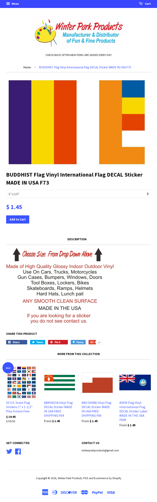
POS (85, 478)
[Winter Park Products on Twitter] (9, 451)
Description (76, 239)
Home (27, 67)
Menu (15, 4)
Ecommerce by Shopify (107, 478)
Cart (147, 4)
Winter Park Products (70, 478)
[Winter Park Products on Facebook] (18, 451)
